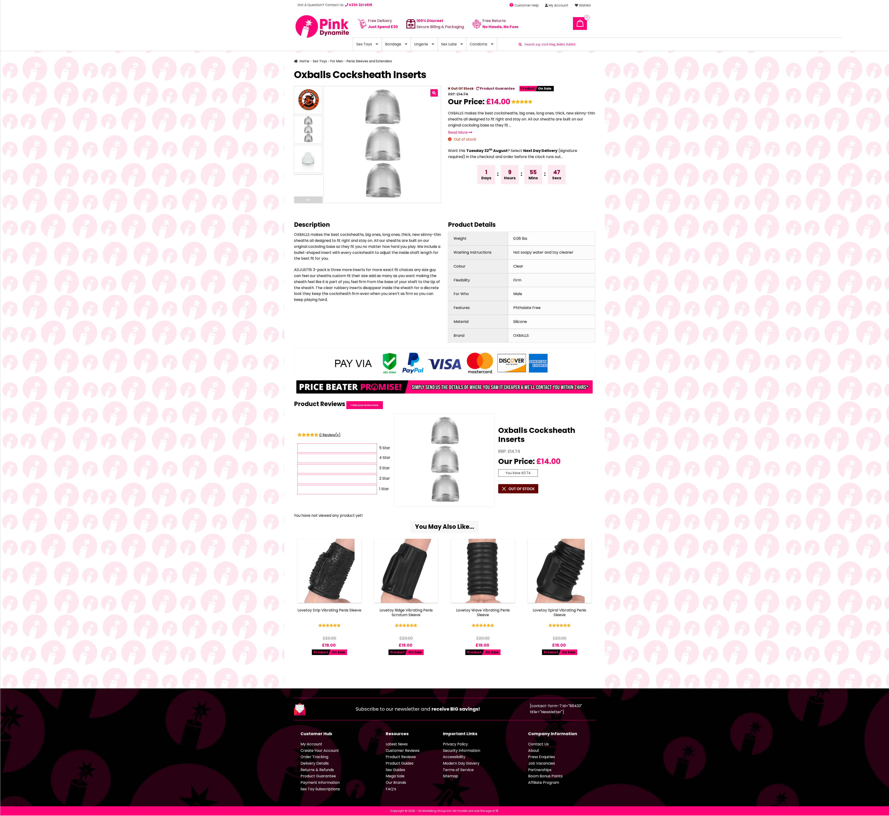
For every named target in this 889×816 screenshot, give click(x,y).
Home (304, 61)
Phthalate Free (527, 307)
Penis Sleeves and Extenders (369, 61)
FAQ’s (391, 789)
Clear (518, 266)
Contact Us (538, 744)
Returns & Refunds (317, 769)
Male (517, 293)
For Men (336, 61)
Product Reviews (401, 756)
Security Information (461, 750)
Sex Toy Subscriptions (320, 789)
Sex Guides (395, 769)
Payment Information (320, 782)
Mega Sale (395, 776)
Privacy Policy (455, 744)
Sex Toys (364, 44)
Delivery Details (315, 763)
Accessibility (454, 756)
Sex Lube (449, 44)
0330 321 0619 (360, 5)
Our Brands (396, 782)
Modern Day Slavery (461, 763)
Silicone (520, 321)
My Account (558, 5)
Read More (458, 132)
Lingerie (421, 44)
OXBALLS (521, 335)
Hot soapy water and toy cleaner (543, 252)
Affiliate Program (543, 782)
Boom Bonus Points (545, 776)
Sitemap (450, 776)
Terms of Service (458, 769)
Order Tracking (314, 756)
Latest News (397, 744)
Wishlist (584, 5)
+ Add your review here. (364, 405)
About (533, 750)
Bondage (393, 44)
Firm (517, 280)
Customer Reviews (402, 750)
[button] (434, 93)
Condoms (478, 44)
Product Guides (399, 763)
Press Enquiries (541, 756)
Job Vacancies (541, 763)
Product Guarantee (497, 88)
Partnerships (539, 769)
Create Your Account (320, 750)
